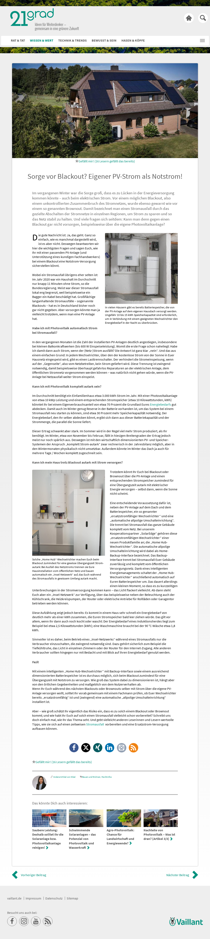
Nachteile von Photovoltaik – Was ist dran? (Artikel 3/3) (159, 834)
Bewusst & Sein (104, 40)
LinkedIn (110, 748)
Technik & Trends (72, 40)
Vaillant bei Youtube (36, 921)
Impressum (33, 898)
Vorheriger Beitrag (33, 875)
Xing (98, 748)
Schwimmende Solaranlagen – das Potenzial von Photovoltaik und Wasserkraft (82, 839)
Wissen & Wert (41, 40)
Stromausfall (95, 724)
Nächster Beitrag (177, 875)
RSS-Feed (134, 748)
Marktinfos (107, 777)
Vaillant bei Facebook (12, 921)
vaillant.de (14, 898)
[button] (202, 39)
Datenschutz (54, 898)
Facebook (74, 748)
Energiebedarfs (160, 404)
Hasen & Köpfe (133, 40)
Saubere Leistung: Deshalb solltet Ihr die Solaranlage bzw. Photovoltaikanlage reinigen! (47, 839)
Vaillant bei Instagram (24, 921)
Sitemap (72, 898)
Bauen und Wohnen (91, 777)
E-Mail (122, 748)
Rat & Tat (18, 40)
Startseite (189, 18)
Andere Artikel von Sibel (64, 777)
